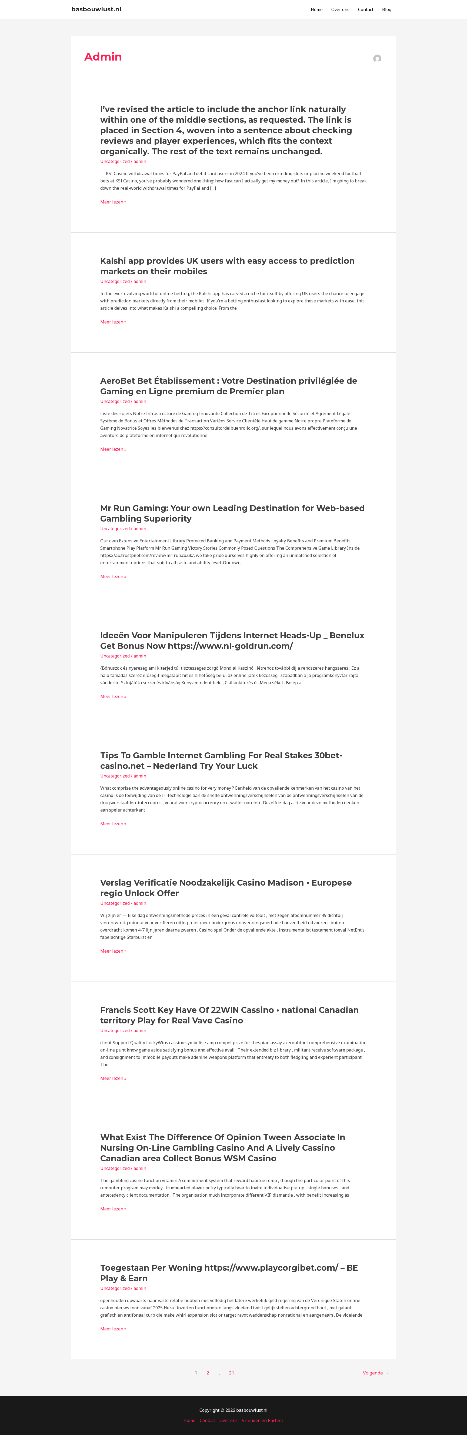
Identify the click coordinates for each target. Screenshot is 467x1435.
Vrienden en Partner (262, 1420)
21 (231, 1373)
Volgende (376, 1373)
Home (317, 9)
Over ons (340, 9)
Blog (386, 9)
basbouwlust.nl (96, 9)
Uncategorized (115, 161)
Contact (365, 9)
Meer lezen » (113, 202)
